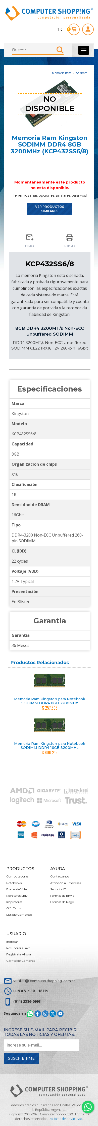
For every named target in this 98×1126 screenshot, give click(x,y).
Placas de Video (17, 889)
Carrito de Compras (20, 961)
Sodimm (81, 73)
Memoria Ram (61, 73)
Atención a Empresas (65, 883)
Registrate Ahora (18, 954)
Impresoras (14, 902)
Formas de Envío (62, 895)
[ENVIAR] (29, 236)
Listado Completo (19, 914)
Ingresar (12, 942)
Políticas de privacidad (65, 1118)
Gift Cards (13, 908)
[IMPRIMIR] (69, 236)
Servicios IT (58, 889)
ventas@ (44, 980)
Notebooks (14, 883)
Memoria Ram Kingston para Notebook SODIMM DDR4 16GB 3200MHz (49, 745)
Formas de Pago (62, 902)
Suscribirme (21, 1058)
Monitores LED (17, 895)
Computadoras (17, 876)
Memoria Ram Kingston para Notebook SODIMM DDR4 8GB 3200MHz (49, 701)
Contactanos (59, 876)
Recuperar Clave (18, 948)
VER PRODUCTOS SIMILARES (49, 209)
